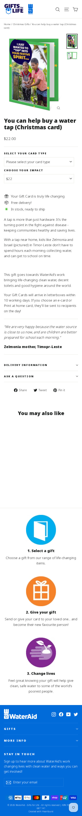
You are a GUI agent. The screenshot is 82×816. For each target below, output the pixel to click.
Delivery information (26, 365)
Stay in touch (19, 754)
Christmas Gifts (21, 24)
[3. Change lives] (41, 652)
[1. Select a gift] (41, 530)
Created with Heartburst (41, 811)
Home (7, 24)
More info (15, 740)
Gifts (10, 729)
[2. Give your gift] (41, 591)
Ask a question (19, 376)
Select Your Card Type (25, 153)
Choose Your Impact (23, 170)
